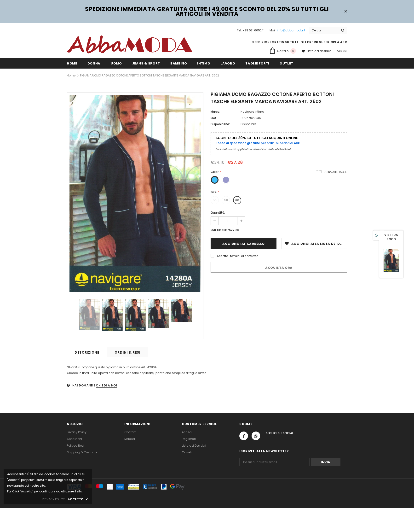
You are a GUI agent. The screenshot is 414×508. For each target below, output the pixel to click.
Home (71, 75)
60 (237, 200)
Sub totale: (219, 230)
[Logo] (129, 44)
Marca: (215, 112)
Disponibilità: (220, 124)
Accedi (342, 51)
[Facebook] (243, 436)
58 (226, 200)
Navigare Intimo (252, 112)
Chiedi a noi (106, 385)
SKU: (214, 118)
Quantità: (218, 212)
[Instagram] (256, 436)
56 (215, 200)
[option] (135, 193)
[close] (345, 11)
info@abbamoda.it (291, 30)
